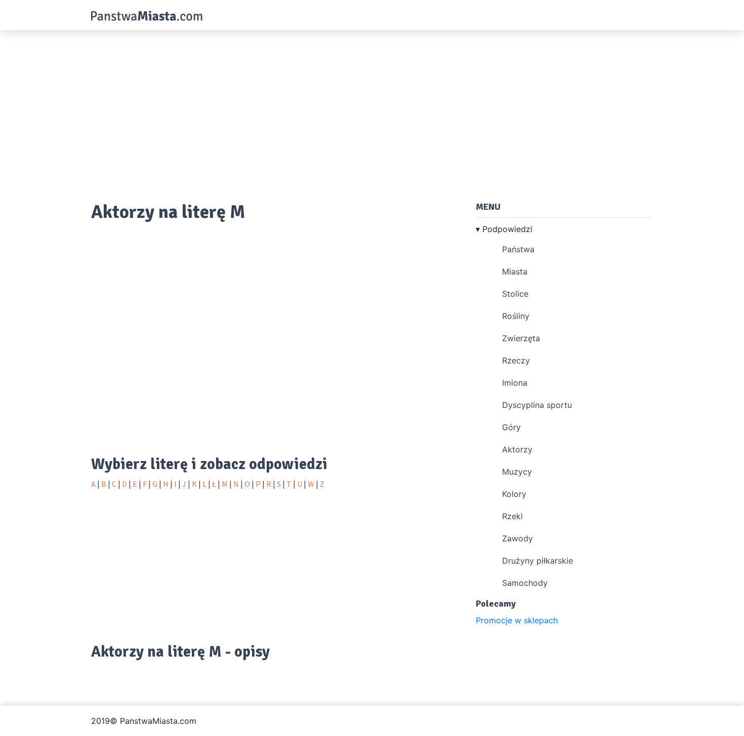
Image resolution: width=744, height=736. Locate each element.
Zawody (517, 538)
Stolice (515, 294)
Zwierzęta (521, 338)
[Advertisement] (372, 111)
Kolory (514, 494)
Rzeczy (516, 360)
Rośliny (515, 316)
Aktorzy (517, 449)
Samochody (525, 583)
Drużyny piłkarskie (537, 561)
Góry (511, 427)
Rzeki (512, 516)
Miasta (514, 271)
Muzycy (517, 472)
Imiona (514, 383)
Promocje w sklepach (517, 620)
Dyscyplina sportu (537, 405)
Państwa (518, 249)
